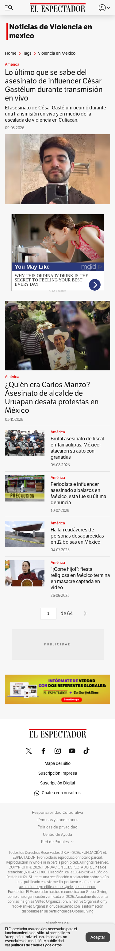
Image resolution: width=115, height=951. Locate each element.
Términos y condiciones (57, 820)
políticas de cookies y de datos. (37, 945)
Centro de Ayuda (57, 834)
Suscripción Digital (57, 783)
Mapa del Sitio (57, 763)
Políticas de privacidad (58, 827)
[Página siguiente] (85, 616)
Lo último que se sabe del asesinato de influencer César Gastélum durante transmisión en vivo (54, 85)
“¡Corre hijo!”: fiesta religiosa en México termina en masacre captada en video (80, 578)
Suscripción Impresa (57, 773)
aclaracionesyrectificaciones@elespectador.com (57, 887)
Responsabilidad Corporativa (57, 812)
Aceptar (97, 937)
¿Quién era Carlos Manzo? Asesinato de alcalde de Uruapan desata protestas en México (52, 397)
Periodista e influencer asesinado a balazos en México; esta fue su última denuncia (78, 493)
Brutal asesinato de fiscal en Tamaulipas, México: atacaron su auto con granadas (77, 448)
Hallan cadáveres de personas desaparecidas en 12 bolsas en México (77, 536)
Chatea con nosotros (61, 792)
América (12, 64)
